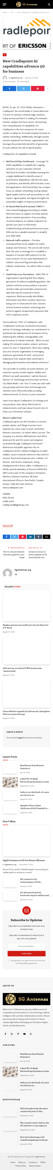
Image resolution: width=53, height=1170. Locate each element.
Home (12, 1162)
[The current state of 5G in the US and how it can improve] (10, 1126)
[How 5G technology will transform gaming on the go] (10, 1140)
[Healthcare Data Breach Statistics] (10, 769)
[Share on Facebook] (9, 88)
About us (22, 1162)
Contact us (33, 1162)
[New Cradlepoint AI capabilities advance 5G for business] (26, 33)
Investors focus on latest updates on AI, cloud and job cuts (38, 555)
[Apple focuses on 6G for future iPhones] (26, 843)
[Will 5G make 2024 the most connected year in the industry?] (10, 1112)
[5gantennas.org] (26, 4)
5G (4, 55)
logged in (21, 737)
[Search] (48, 4)
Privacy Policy (23, 963)
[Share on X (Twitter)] (23, 88)
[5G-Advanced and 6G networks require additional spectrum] (10, 896)
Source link (8, 525)
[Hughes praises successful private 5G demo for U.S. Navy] (26, 607)
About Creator (35, 1166)
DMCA (42, 1162)
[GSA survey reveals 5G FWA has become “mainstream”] (26, 651)
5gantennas (40, 1157)
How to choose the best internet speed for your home (13, 555)
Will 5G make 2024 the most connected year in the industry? (34, 1111)
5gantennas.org (16, 78)
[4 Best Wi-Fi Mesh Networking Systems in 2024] (10, 782)
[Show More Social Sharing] (47, 88)
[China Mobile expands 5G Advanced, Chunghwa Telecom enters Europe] (26, 694)
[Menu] (4, 4)
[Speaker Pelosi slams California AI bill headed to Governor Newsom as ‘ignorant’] (10, 809)
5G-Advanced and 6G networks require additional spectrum (34, 895)
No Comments (10, 82)
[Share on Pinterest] (37, 88)
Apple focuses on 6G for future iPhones (24, 860)
